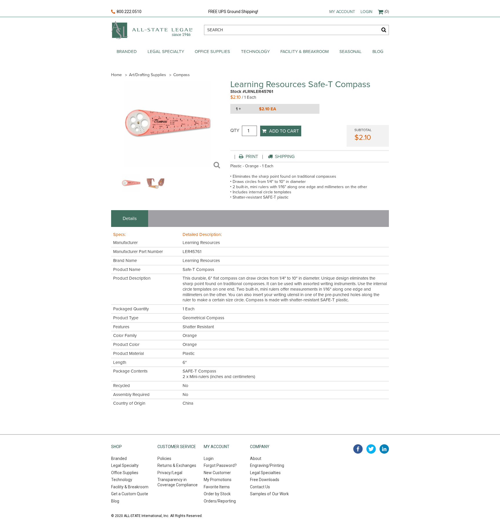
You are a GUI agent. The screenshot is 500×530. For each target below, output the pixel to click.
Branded (127, 51)
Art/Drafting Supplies (147, 74)
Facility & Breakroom (304, 51)
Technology (255, 51)
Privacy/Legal (169, 472)
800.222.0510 (129, 11)
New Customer (217, 472)
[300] (131, 191)
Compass (181, 74)
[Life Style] (155, 191)
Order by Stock (217, 494)
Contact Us (260, 487)
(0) (387, 11)
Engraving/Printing (267, 465)
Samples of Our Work (269, 494)
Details (130, 218)
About (255, 458)
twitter (371, 449)
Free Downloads (264, 479)
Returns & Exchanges (176, 465)
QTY (234, 130)
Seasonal (350, 51)
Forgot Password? (220, 465)
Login (366, 11)
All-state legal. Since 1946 (151, 30)
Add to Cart (284, 131)
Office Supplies (212, 51)
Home (116, 74)
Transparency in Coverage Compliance (177, 482)
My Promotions (217, 479)
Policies (164, 458)
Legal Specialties (265, 472)
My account (342, 11)
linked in (384, 449)
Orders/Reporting (220, 501)
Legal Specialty (166, 51)
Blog (377, 51)
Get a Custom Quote (129, 494)
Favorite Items (217, 487)
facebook (358, 449)
